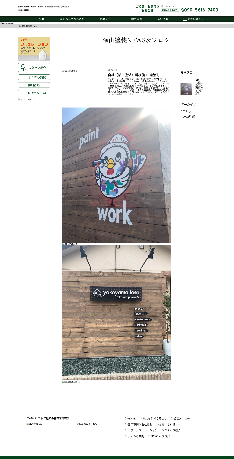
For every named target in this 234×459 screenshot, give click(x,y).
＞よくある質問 (134, 436)
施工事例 (136, 19)
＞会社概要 (145, 424)
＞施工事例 (132, 424)
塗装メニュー (108, 19)
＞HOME (130, 418)
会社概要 (162, 19)
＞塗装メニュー (180, 418)
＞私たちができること (153, 418)
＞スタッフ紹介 (171, 430)
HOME (41, 19)
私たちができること (72, 19)
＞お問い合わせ (165, 424)
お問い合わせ (196, 19)
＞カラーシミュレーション (141, 430)
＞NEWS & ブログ (159, 436)
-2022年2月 (189, 116)
